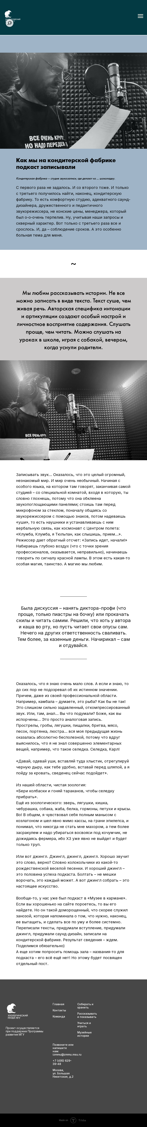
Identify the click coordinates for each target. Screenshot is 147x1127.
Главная (58, 1004)
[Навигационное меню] (140, 16)
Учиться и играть (84, 1024)
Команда (59, 1016)
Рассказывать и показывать (87, 1015)
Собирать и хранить (85, 1005)
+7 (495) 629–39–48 (62, 1062)
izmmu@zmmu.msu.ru (67, 1054)
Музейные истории (84, 1034)
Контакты (59, 1010)
